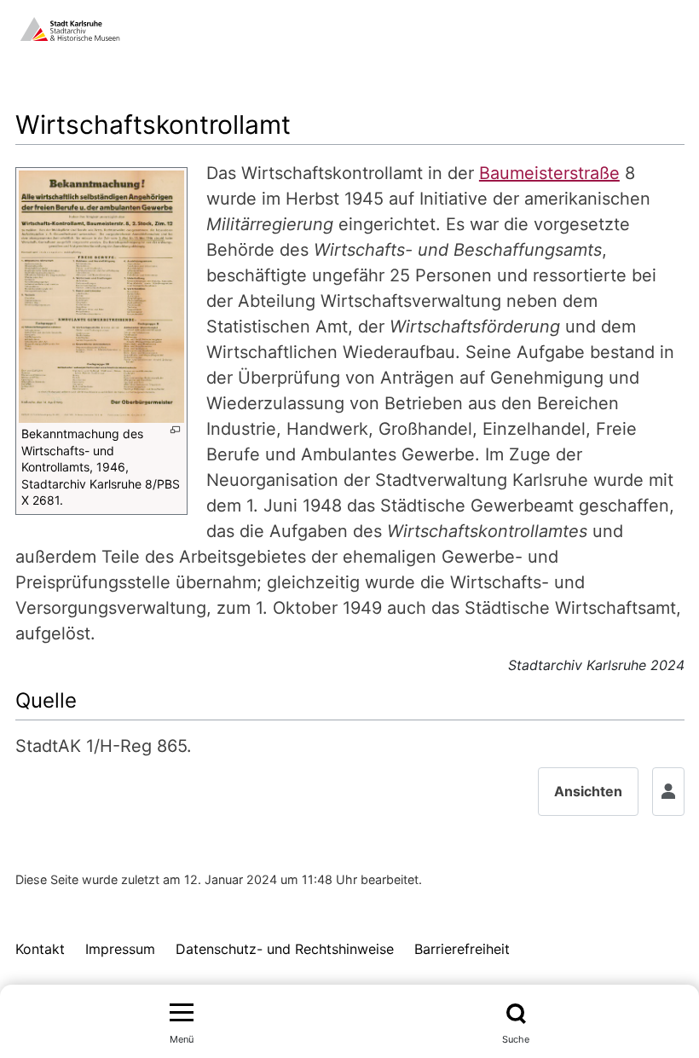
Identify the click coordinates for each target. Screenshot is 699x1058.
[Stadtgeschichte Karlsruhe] (69, 27)
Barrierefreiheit (462, 948)
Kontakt (40, 948)
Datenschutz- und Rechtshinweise (285, 948)
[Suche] (516, 1013)
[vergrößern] (175, 430)
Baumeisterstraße (549, 173)
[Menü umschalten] (182, 1013)
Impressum (120, 948)
